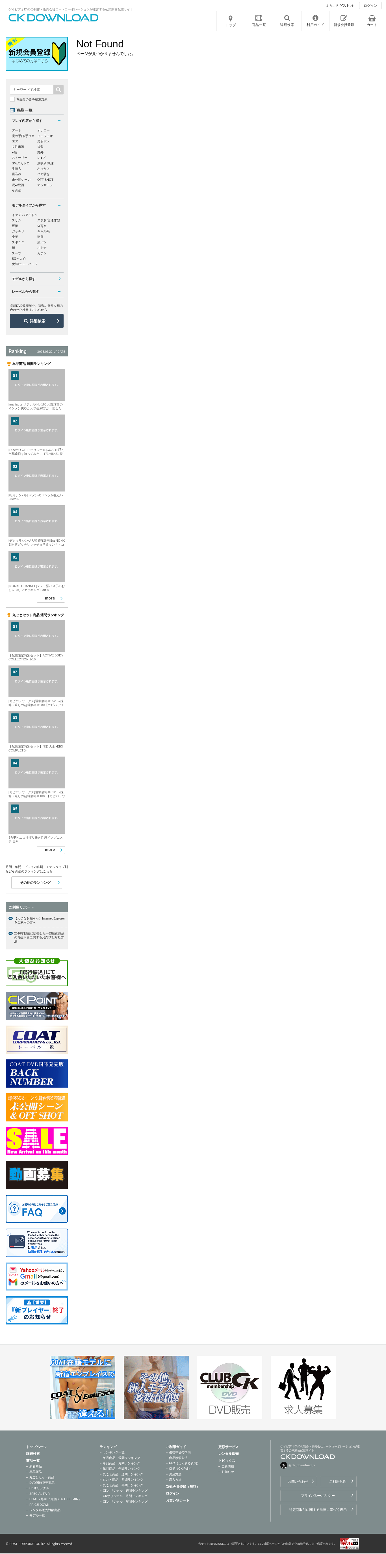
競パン (42, 242)
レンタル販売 (228, 1454)
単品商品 (35, 1471)
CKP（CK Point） (181, 1468)
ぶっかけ (43, 168)
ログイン (370, 6)
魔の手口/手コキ (23, 136)
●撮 (14, 152)
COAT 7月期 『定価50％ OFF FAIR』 (55, 1499)
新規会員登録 (344, 25)
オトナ (42, 247)
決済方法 (175, 1474)
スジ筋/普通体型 (48, 220)
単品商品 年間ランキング (121, 1468)
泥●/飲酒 (18, 185)
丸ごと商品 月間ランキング (123, 1479)
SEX (15, 141)
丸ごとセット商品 (41, 1477)
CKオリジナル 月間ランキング (125, 1496)
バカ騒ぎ (43, 174)
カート (372, 25)
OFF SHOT (45, 179)
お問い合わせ (298, 1482)
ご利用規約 (337, 1482)
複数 (40, 146)
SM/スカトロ (21, 163)
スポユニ (18, 242)
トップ (230, 25)
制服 (40, 236)
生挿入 (16, 168)
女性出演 (18, 146)
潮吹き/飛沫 (45, 163)
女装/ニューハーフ (25, 264)
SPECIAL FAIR (39, 1493)
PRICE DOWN (39, 1504)
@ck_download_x (302, 1465)
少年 (15, 236)
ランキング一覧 (114, 1452)
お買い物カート (178, 1500)
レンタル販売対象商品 (44, 1510)
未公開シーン (21, 179)
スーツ (16, 253)
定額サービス (228, 1447)
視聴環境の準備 (180, 1452)
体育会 (42, 226)
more (50, 598)
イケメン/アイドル (25, 215)
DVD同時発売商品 (42, 1482)
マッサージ (45, 185)
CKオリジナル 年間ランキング (125, 1501)
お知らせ (228, 1471)
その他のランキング (35, 883)
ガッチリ (18, 231)
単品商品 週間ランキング (121, 1458)
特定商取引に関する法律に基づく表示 (318, 1510)
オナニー (43, 130)
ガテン (42, 253)
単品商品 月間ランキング (121, 1463)
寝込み (16, 174)
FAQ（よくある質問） (184, 1463)
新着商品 (35, 1466)
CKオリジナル (39, 1488)
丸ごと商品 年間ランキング (123, 1485)
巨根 (15, 226)
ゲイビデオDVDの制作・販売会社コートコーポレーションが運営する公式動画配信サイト (70, 9)
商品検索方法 (178, 1458)
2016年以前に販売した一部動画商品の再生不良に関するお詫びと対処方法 (39, 937)
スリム (16, 220)
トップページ (36, 1447)
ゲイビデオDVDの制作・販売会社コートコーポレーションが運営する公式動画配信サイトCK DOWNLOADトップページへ (53, 18)
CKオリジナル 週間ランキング (125, 1490)
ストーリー (19, 157)
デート (16, 130)
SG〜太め (19, 258)
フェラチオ (45, 136)
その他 (16, 190)
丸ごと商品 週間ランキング (123, 1474)
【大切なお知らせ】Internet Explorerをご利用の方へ (39, 920)
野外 (40, 152)
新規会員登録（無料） (183, 1487)
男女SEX (43, 141)
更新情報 (228, 1466)
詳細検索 (37, 321)
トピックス (226, 1461)
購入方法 (175, 1479)
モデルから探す (24, 279)
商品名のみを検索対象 (31, 99)
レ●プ (41, 157)
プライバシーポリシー (318, 1496)
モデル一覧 (37, 1515)
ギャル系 (43, 231)
